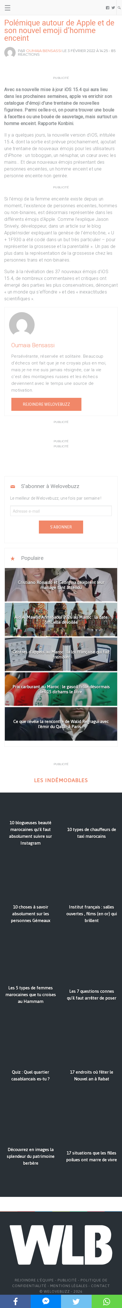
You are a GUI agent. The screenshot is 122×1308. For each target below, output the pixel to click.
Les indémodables (61, 780)
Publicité (67, 1280)
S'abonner (61, 527)
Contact (100, 1286)
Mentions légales (68, 1286)
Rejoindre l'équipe (34, 1280)
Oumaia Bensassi (44, 50)
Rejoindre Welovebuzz (46, 404)
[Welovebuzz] (26, 7)
